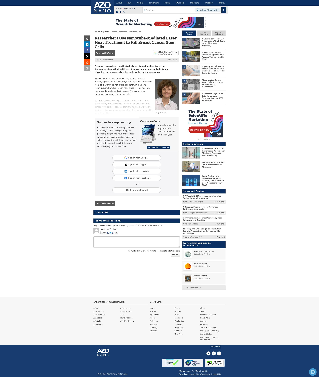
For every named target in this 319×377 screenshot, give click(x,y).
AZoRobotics (98, 311)
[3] (191, 70)
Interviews (154, 324)
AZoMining (97, 324)
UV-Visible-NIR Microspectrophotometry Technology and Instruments (202, 197)
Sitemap (178, 331)
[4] (191, 84)
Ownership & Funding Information (209, 338)
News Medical (126, 318)
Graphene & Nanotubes (204, 251)
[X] (87, 56)
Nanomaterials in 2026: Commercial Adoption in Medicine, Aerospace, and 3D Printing (213, 152)
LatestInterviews (204, 33)
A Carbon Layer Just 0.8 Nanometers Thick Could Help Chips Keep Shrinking (213, 42)
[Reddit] (87, 62)
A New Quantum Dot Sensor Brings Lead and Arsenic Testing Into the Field (213, 55)
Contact (203, 321)
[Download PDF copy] (87, 38)
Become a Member (208, 314)
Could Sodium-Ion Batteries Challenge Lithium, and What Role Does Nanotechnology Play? (213, 180)
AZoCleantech (99, 314)
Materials (179, 318)
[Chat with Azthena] (313, 372)
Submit (175, 254)
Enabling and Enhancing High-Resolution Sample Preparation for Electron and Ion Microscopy (202, 230)
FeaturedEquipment (218, 33)
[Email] (87, 68)
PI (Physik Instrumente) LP (198, 213)
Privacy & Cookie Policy (209, 331)
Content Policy (206, 334)
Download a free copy (158, 147)
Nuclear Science (200, 275)
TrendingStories (189, 33)
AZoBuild (97, 321)
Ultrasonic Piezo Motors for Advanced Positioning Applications (200, 208)
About (202, 308)
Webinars (154, 321)
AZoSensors (125, 308)
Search (203, 311)
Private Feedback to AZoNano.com (165, 251)
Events (177, 314)
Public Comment (138, 251)
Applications (180, 321)
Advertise (204, 324)
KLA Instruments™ (195, 237)
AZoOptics (97, 318)
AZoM (95, 308)
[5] (191, 98)
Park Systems (193, 224)
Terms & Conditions (208, 327)
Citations (99, 212)
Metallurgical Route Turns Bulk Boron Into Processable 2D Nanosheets (212, 83)
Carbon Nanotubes (119, 32)
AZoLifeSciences (127, 321)
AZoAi (122, 314)
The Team (179, 334)
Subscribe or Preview (202, 254)
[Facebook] (87, 50)
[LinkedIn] (87, 44)
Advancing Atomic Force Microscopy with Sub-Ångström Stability (202, 219)
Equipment (154, 314)
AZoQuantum (125, 311)
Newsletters (205, 318)
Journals (153, 331)
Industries (179, 324)
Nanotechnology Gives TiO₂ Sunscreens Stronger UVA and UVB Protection (212, 97)
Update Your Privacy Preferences (113, 374)
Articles (153, 311)
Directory (153, 327)
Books (177, 308)
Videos (152, 318)
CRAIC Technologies (195, 202)
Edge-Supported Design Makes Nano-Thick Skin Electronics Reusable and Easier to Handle (214, 69)
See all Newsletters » (192, 287)
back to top (215, 347)
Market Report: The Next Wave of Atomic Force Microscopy (213, 164)
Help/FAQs (179, 327)
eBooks (178, 311)
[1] (191, 43)
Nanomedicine (135, 32)
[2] (191, 57)
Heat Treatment (200, 263)
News (106, 32)
